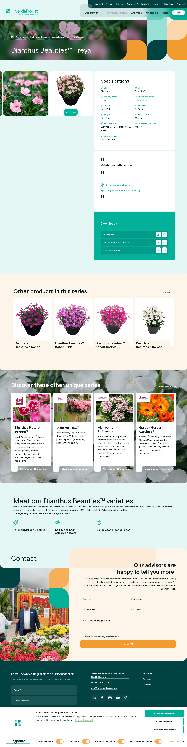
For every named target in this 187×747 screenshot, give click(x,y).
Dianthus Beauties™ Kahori (28, 346)
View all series (165, 386)
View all (166, 292)
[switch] (86, 742)
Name (17, 690)
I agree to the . (101, 636)
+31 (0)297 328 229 (100, 682)
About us (168, 4)
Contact (180, 4)
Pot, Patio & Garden (40, 37)
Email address (138, 609)
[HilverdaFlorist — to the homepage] (21, 8)
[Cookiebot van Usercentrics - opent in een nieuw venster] (18, 742)
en (178, 12)
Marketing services (150, 4)
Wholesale (151, 12)
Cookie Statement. (84, 720)
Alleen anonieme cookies (164, 729)
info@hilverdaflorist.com (104, 688)
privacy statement (107, 636)
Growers (136, 12)
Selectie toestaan (164, 721)
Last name (136, 599)
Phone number (90, 609)
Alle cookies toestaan (164, 713)
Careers (131, 4)
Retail (165, 12)
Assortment (92, 12)
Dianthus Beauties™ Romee (149, 346)
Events (119, 4)
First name (88, 599)
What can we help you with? (97, 620)
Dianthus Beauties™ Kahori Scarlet (110, 346)
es (182, 12)
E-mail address (21, 700)
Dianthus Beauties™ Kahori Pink (69, 346)
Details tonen (173, 741)
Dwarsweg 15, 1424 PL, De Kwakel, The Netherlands (108, 675)
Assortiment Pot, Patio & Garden (68, 37)
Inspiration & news (104, 4)
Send (126, 643)
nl (174, 12)
